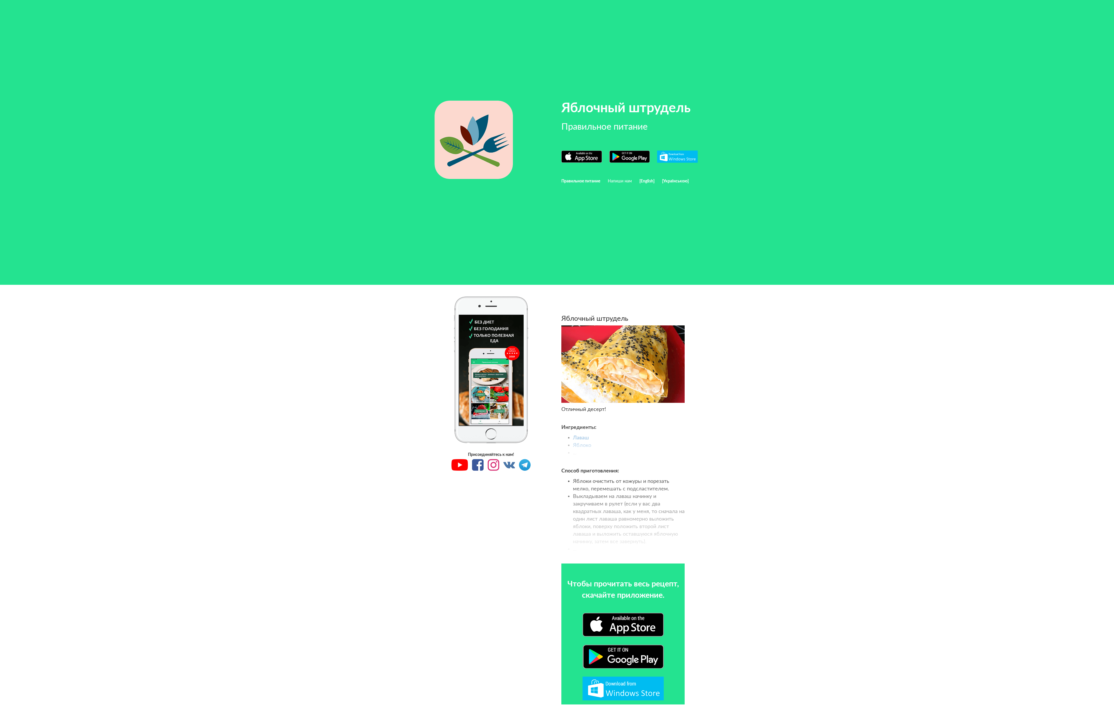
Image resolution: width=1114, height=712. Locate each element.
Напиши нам (620, 181)
